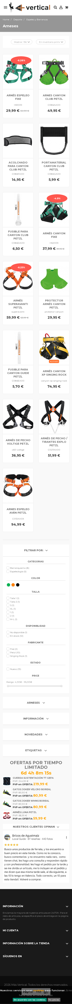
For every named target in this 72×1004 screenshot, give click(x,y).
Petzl (15, 652)
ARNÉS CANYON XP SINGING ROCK (54, 373)
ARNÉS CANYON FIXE (54, 235)
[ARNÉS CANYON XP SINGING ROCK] (54, 347)
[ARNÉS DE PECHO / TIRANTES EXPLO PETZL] (54, 416)
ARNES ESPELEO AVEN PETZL (18, 511)
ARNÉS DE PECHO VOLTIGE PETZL (18, 442)
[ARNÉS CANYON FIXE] (54, 209)
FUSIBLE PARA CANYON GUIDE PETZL (18, 373)
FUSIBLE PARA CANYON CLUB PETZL (18, 235)
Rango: (10, 682)
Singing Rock (18, 656)
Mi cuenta (10, 930)
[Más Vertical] (29, 7)
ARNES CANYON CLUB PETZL (54, 97)
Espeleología (18, 571)
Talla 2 (15, 601)
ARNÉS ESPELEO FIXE (18, 97)
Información (33, 718)
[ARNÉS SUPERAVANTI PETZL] (18, 278)
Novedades (33, 734)
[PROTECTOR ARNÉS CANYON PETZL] (54, 278)
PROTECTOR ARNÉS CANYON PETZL (54, 304)
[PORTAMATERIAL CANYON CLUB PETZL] (54, 140)
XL (13, 608)
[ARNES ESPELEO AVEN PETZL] (18, 485)
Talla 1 (14, 598)
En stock (16, 635)
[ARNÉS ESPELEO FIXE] (18, 71)
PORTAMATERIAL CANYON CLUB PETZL (54, 166)
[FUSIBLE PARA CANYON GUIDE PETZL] (18, 347)
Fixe (14, 649)
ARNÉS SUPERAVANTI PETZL (18, 304)
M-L (13, 619)
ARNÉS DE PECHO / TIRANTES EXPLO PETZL (54, 442)
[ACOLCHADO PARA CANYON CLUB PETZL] (18, 140)
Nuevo (15, 669)
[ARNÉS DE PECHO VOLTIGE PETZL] (18, 416)
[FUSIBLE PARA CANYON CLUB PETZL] (18, 209)
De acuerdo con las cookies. (30, 999)
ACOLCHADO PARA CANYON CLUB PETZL (18, 166)
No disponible (18, 632)
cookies (38, 990)
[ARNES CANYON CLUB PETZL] (54, 71)
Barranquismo (19, 568)
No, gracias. (54, 999)
